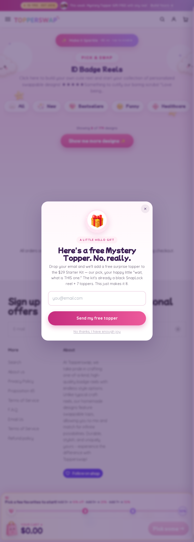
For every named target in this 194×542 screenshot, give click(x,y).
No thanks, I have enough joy (97, 331)
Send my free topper (97, 318)
